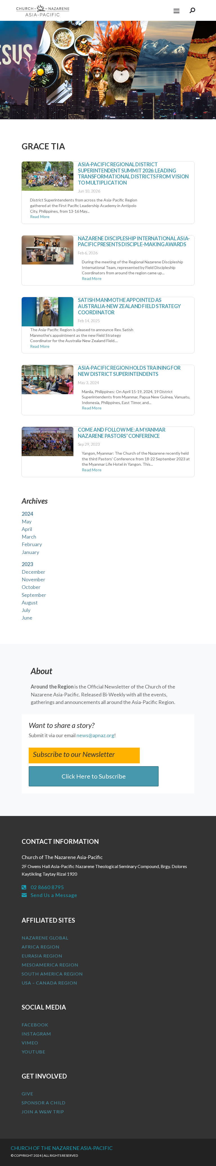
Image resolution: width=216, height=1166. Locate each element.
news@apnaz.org (95, 735)
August (30, 602)
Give (27, 1093)
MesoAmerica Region (50, 964)
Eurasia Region (42, 955)
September (34, 595)
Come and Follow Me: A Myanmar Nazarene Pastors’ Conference (121, 433)
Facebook (35, 1024)
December (33, 572)
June (27, 618)
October (31, 587)
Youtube (33, 1051)
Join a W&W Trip (43, 1111)
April (27, 529)
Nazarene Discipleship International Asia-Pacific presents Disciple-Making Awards (134, 241)
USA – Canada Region (49, 982)
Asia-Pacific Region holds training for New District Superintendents (129, 371)
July (26, 610)
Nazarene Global (45, 937)
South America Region (52, 973)
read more (40, 216)
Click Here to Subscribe (94, 776)
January (30, 552)
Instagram (36, 1033)
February (32, 544)
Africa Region (41, 946)
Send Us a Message (54, 895)
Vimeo (30, 1042)
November (33, 579)
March (29, 536)
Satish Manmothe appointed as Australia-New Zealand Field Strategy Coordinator (129, 306)
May (27, 521)
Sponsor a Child (44, 1102)
